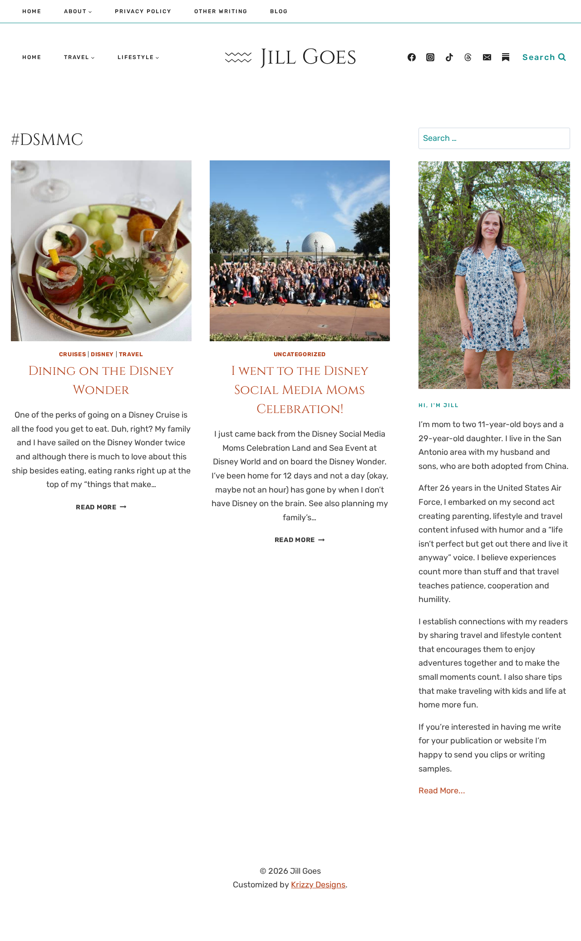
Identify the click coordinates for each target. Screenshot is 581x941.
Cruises (72, 354)
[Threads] (468, 57)
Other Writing (220, 11)
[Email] (487, 57)
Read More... (442, 791)
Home (31, 11)
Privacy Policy (143, 11)
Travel (131, 354)
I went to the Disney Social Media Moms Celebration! (300, 390)
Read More (101, 507)
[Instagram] (430, 57)
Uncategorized (300, 354)
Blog (279, 11)
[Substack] (505, 57)
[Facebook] (412, 57)
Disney (102, 354)
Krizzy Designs (318, 885)
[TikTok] (449, 57)
